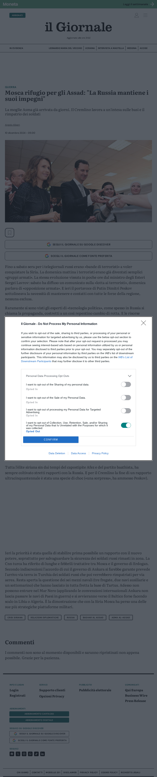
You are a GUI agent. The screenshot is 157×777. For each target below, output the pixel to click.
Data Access (78, 453)
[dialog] (78, 389)
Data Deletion (57, 453)
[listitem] (78, 376)
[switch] (126, 384)
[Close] (144, 324)
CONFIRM (51, 439)
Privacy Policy (100, 453)
